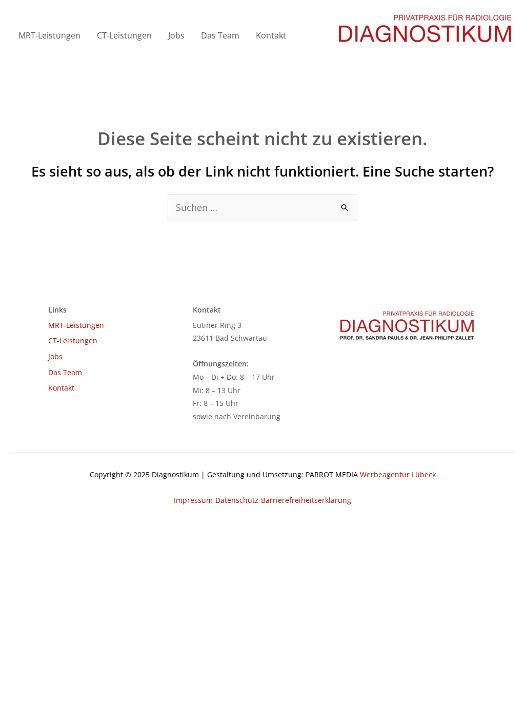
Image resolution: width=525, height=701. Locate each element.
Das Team (220, 35)
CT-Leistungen (124, 35)
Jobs (176, 35)
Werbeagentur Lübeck (398, 474)
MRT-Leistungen (49, 35)
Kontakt (271, 35)
